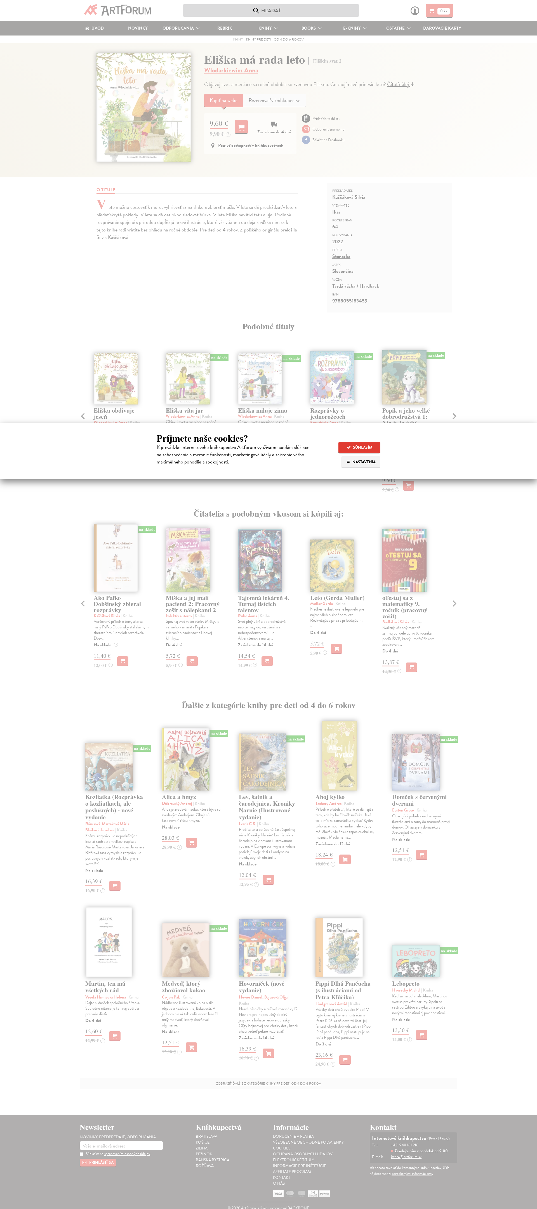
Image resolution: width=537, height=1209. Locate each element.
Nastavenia (364, 462)
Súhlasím (362, 447)
